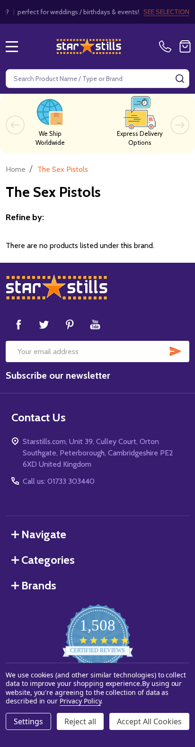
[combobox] (97, 78)
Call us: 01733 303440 (59, 481)
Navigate (43, 534)
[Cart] (185, 46)
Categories (48, 560)
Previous (15, 125)
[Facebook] (18, 324)
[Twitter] (44, 324)
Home (16, 169)
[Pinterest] (69, 324)
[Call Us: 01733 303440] (167, 46)
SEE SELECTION (166, 12)
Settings (28, 721)
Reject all (80, 721)
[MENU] (12, 46)
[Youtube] (95, 324)
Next (179, 125)
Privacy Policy (80, 700)
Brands (38, 585)
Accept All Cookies (149, 721)
